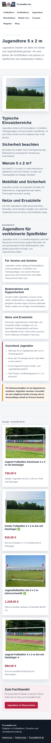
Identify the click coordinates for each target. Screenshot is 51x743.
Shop (17, 23)
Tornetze (36, 18)
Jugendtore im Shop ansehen (21, 705)
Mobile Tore (23, 18)
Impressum (7, 737)
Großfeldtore (23, 12)
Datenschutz (20, 737)
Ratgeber (7, 23)
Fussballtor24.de (36, 737)
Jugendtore (37, 12)
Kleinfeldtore (9, 18)
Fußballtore (8, 12)
